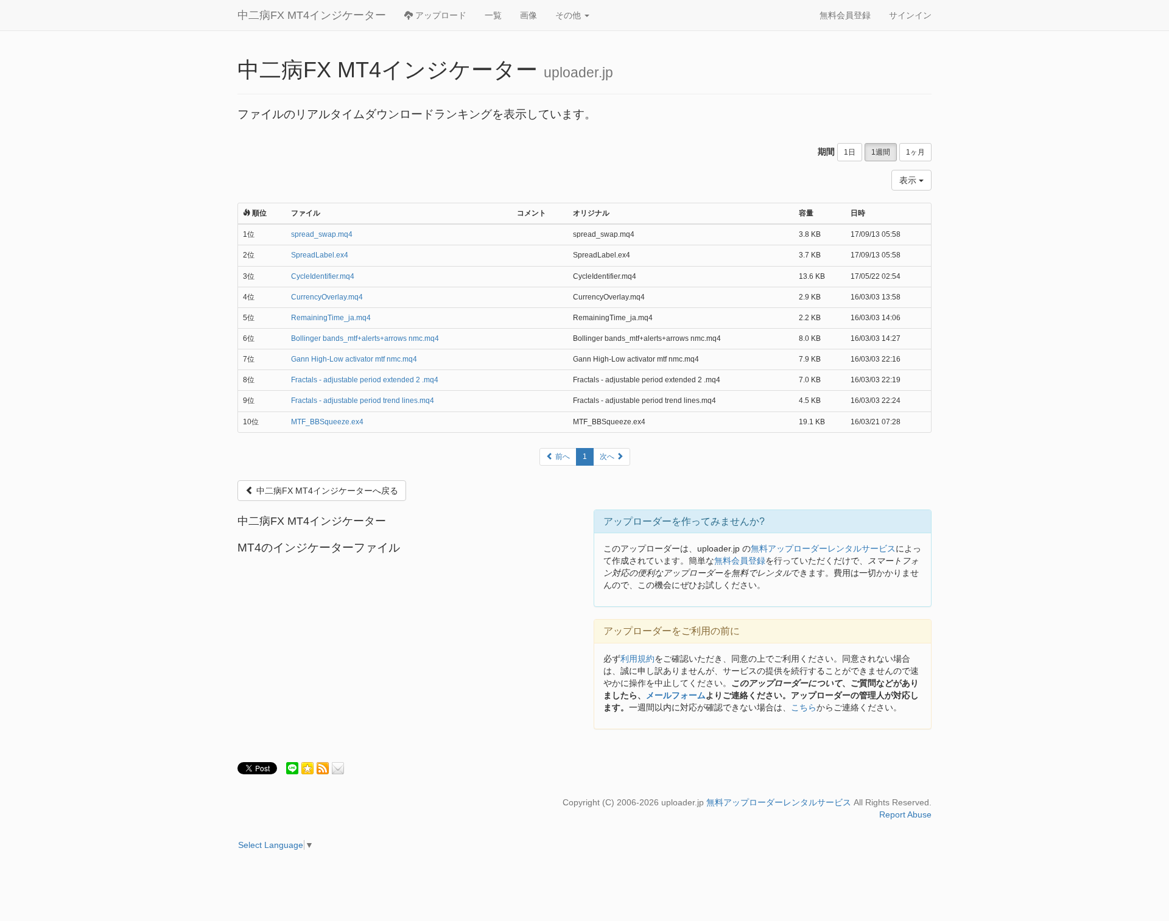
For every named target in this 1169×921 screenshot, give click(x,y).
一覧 (493, 15)
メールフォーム (676, 695)
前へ (561, 456)
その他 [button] (569, 15)
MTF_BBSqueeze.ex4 (327, 422)
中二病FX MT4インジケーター (311, 15)
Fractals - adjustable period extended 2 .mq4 (364, 380)
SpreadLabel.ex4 (319, 255)
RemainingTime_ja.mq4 (331, 317)
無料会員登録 (845, 15)
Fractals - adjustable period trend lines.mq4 (362, 400)
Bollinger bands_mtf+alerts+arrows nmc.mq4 (365, 338)
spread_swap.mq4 (322, 234)
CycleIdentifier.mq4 (322, 276)
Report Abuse (905, 814)
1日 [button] (849, 152)
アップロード (439, 15)
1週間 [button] (880, 152)
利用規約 (637, 659)
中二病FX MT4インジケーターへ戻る (326, 491)
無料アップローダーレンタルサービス (823, 548)
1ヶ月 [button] (915, 152)
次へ (608, 456)
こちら (803, 707)
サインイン (910, 15)
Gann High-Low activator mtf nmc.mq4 (354, 359)
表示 (909, 180)
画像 (528, 15)
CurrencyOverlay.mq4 (327, 297)
